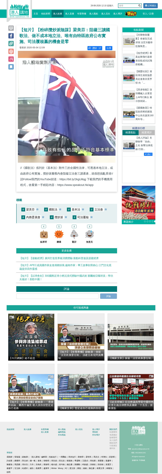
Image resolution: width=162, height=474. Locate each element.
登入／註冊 (148, 13)
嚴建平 (9, 468)
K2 (66, 468)
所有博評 (96, 435)
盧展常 (46, 468)
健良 (32, 468)
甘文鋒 (17, 468)
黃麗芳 (108, 464)
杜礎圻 (25, 468)
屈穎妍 (9, 457)
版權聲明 (113, 437)
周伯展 (93, 461)
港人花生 (105, 13)
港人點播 (57, 13)
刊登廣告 (113, 446)
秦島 (39, 461)
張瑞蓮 (17, 457)
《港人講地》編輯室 (38, 457)
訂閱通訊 (151, 5)
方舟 (32, 464)
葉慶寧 (108, 461)
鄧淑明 (46, 464)
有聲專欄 (81, 13)
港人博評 (117, 13)
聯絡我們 (113, 443)
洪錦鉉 (93, 464)
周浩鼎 (54, 461)
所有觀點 (62, 435)
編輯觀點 (62, 432)
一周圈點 (62, 457)
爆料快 (112, 448)
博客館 (95, 432)
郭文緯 (25, 461)
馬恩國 (17, 464)
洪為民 (38, 464)
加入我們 (113, 440)
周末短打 (72, 457)
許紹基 (9, 461)
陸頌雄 (100, 464)
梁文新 (72, 468)
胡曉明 (46, 461)
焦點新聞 (45, 13)
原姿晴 (112, 457)
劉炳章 (81, 457)
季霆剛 (77, 461)
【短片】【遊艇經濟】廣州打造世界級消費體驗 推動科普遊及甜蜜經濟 (59, 258)
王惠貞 (85, 461)
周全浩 (25, 464)
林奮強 (109, 468)
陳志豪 (92, 468)
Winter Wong (57, 468)
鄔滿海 (69, 461)
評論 (108, 296)
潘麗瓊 (100, 461)
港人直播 (69, 13)
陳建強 (9, 464)
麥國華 (17, 461)
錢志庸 (69, 464)
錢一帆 (33, 461)
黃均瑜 (62, 464)
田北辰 (62, 461)
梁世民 (88, 457)
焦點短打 (53, 457)
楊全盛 (54, 464)
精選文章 (100, 468)
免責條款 (113, 435)
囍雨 (8, 472)
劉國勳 (77, 464)
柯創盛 (85, 464)
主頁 (36, 13)
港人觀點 (93, 13)
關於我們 (113, 429)
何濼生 (104, 457)
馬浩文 (96, 457)
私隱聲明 (113, 432)
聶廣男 (38, 468)
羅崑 (79, 468)
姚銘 (85, 468)
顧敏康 (25, 457)
